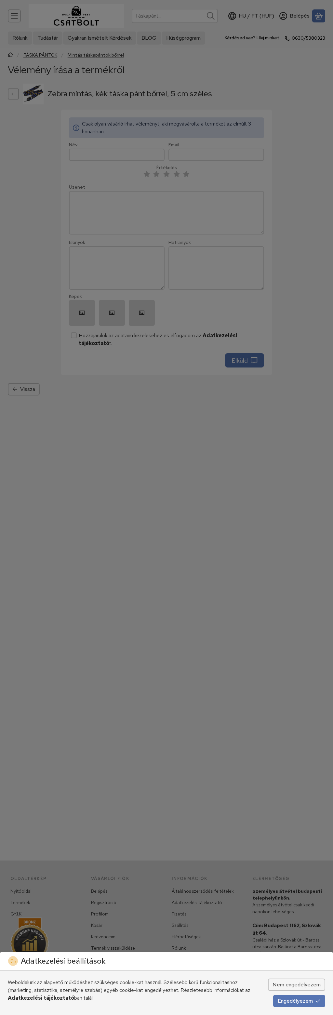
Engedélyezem (295, 1000)
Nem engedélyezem (297, 984)
